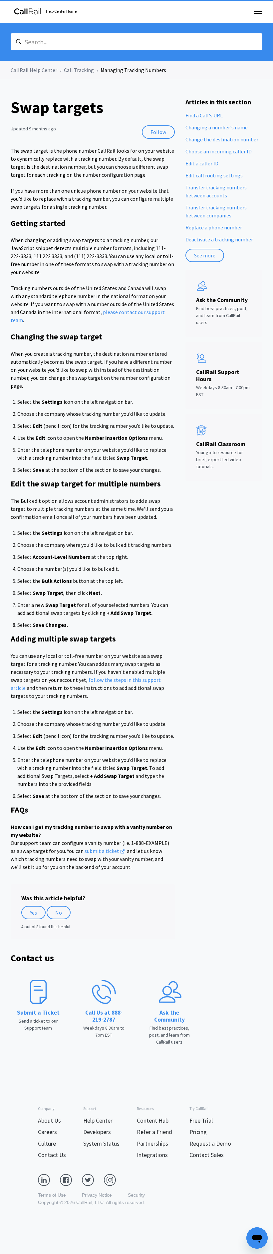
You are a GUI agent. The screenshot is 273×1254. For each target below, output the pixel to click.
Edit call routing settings (214, 175)
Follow (158, 132)
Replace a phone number (213, 227)
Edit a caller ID (201, 163)
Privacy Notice (97, 1195)
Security (136, 1195)
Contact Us (52, 1155)
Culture (47, 1143)
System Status (101, 1143)
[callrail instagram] (115, 1179)
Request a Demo (210, 1143)
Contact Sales (206, 1155)
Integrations (152, 1155)
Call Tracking (79, 70)
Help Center (98, 1120)
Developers (97, 1132)
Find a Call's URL (204, 115)
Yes (33, 912)
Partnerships (152, 1143)
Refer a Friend (154, 1132)
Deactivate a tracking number (219, 239)
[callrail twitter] (93, 1179)
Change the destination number (221, 139)
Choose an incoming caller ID (218, 151)
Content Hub (152, 1120)
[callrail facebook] (71, 1179)
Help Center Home (61, 11)
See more (204, 255)
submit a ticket (102, 851)
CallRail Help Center (34, 70)
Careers (47, 1132)
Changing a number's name (216, 127)
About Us (49, 1120)
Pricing (198, 1132)
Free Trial (201, 1120)
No (58, 912)
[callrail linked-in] (49, 1179)
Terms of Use (52, 1195)
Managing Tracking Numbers (133, 70)
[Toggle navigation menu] (258, 11)
